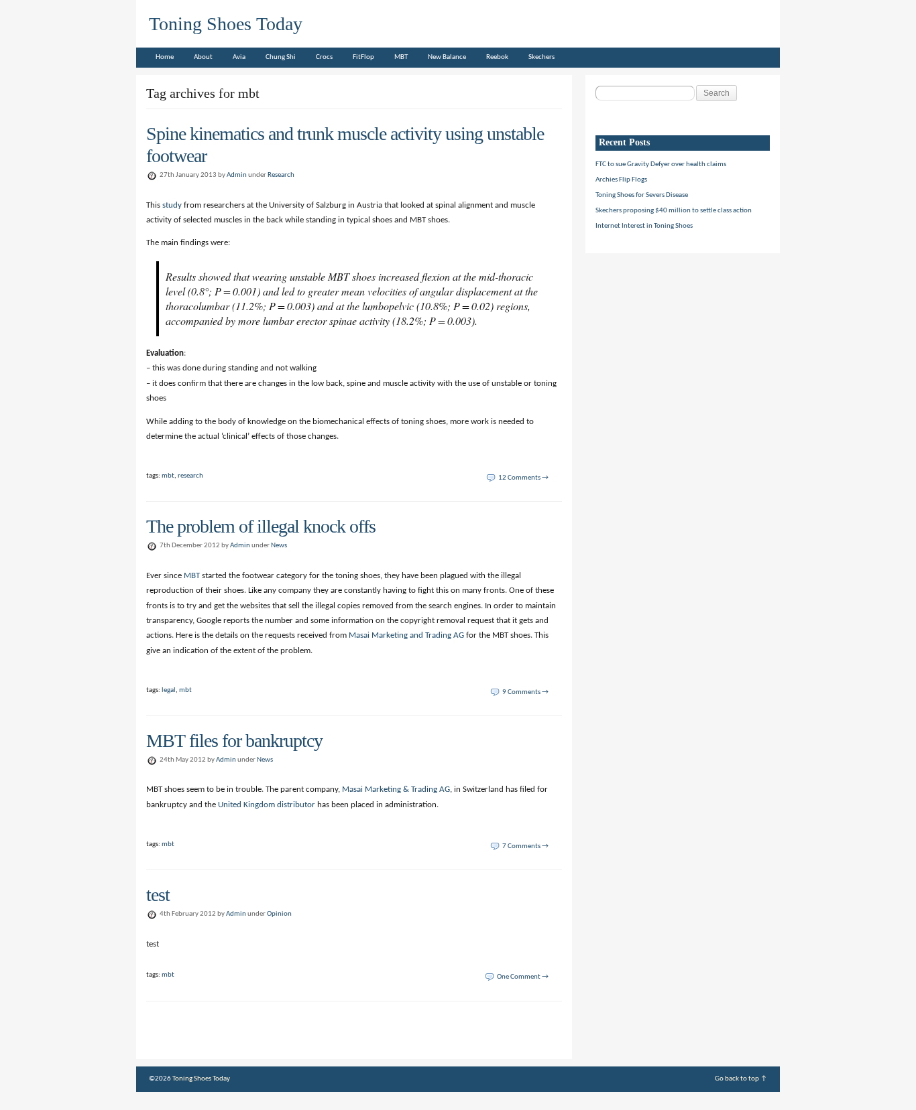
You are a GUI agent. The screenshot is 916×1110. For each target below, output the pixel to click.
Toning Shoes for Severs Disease (641, 195)
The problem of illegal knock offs (261, 526)
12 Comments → (523, 478)
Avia (239, 57)
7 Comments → (525, 846)
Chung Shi (281, 57)
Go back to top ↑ (741, 1079)
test (158, 894)
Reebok (497, 57)
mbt (168, 476)
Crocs (324, 57)
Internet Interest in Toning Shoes (644, 226)
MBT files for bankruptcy (234, 740)
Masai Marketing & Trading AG (396, 789)
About (203, 57)
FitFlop (363, 57)
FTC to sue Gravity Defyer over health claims (660, 164)
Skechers (541, 57)
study (172, 205)
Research (281, 175)
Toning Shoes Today (225, 23)
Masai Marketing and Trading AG (406, 635)
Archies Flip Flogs (621, 180)
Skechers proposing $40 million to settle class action (673, 210)
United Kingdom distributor (266, 805)
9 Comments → (525, 692)
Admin (237, 175)
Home (165, 57)
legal (169, 690)
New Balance (447, 57)
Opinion (279, 914)
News (279, 545)
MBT (401, 57)
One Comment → (523, 977)
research (190, 476)
